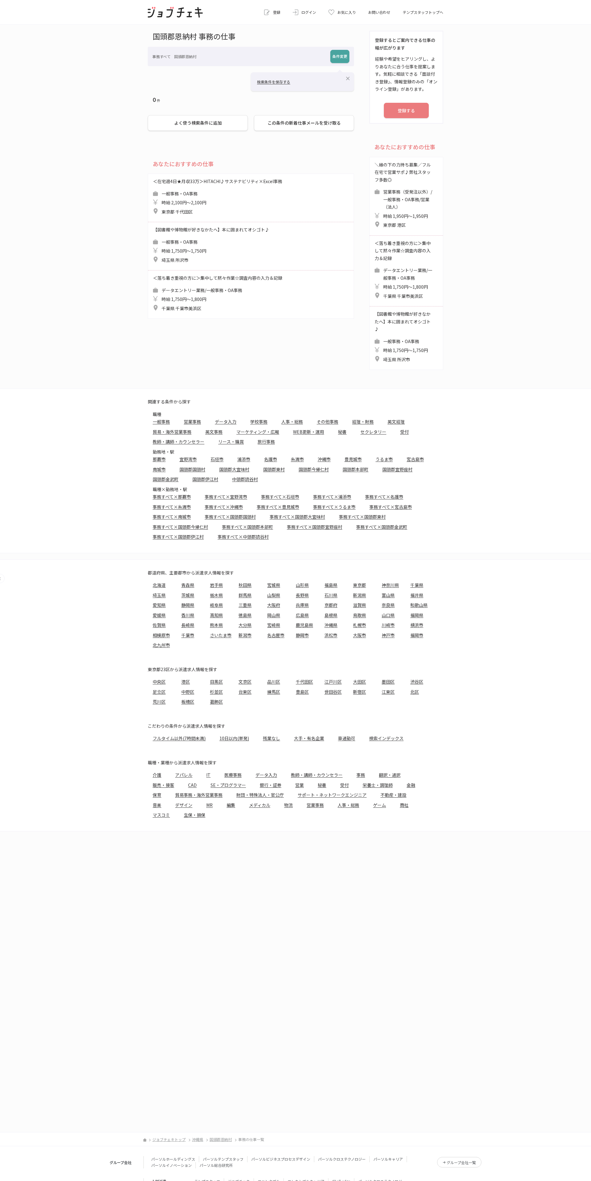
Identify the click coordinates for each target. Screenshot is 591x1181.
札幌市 (359, 625)
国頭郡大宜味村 (234, 469)
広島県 (302, 615)
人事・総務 (292, 421)
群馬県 (245, 595)
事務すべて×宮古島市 (390, 507)
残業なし (271, 738)
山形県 (302, 585)
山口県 (388, 615)
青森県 (187, 585)
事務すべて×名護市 (384, 497)
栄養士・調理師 (378, 785)
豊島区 (302, 692)
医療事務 (233, 775)
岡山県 (273, 615)
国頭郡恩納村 (221, 1139)
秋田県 (245, 585)
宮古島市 (415, 459)
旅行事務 (266, 441)
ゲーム (379, 805)
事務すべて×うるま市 (334, 507)
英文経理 (396, 421)
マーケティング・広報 (257, 432)
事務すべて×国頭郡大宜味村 (297, 517)
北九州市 (161, 645)
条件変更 (339, 56)
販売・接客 (163, 785)
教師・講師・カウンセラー (178, 441)
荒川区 (159, 702)
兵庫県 (302, 605)
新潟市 (245, 635)
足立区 (159, 692)
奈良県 (388, 605)
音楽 (157, 805)
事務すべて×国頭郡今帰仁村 (180, 527)
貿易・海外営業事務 (172, 432)
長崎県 (187, 625)
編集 (231, 805)
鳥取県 (359, 615)
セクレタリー (373, 432)
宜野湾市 (188, 459)
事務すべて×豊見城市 (278, 507)
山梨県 (273, 595)
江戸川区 (333, 682)
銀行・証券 (270, 785)
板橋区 (187, 702)
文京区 (245, 682)
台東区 (245, 692)
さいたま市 (220, 635)
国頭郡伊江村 (205, 479)
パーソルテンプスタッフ (223, 1159)
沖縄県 (330, 625)
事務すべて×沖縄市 (224, 507)
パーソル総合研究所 (216, 1165)
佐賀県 (159, 625)
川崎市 (388, 625)
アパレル (183, 775)
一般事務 (161, 421)
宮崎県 (273, 625)
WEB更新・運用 (308, 432)
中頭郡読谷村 (245, 479)
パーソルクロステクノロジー (342, 1159)
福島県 (330, 585)
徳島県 (245, 615)
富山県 (388, 595)
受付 (404, 432)
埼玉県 (159, 595)
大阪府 (273, 605)
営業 (299, 785)
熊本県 (216, 625)
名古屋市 (275, 635)
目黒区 (216, 682)
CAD (192, 785)
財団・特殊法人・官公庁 (260, 795)
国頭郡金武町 (166, 479)
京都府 (330, 605)
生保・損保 (194, 815)
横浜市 (416, 625)
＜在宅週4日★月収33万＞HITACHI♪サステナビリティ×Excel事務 (217, 196)
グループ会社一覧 (461, 1162)
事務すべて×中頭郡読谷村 (243, 537)
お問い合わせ (379, 12)
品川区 (273, 682)
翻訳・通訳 (389, 775)
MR (209, 805)
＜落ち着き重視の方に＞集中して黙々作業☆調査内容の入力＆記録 (217, 293)
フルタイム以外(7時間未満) (179, 738)
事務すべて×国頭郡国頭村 (230, 517)
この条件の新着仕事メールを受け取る (304, 123)
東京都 (359, 585)
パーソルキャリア (388, 1159)
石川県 (330, 595)
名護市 (270, 459)
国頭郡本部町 (355, 469)
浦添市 (243, 459)
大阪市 (359, 635)
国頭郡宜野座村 (397, 469)
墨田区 (388, 682)
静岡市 (302, 635)
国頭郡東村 (274, 469)
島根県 (330, 615)
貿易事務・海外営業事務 (199, 795)
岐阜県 (216, 605)
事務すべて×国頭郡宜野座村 (314, 527)
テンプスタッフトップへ (423, 12)
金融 (411, 785)
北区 (414, 692)
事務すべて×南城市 (172, 517)
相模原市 (161, 635)
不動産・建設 (393, 795)
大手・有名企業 (309, 738)
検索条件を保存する (273, 81)
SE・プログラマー (228, 785)
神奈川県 (390, 585)
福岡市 (416, 635)
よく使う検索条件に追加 (198, 123)
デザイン (183, 805)
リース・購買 (231, 441)
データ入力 (225, 421)
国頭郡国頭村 (192, 469)
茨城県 (187, 595)
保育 (157, 795)
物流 (288, 805)
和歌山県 (419, 605)
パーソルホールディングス (173, 1159)
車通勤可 (346, 738)
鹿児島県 (304, 625)
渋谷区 (416, 682)
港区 (185, 682)
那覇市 (159, 459)
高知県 (216, 615)
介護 (157, 775)
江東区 (388, 692)
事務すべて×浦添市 (332, 497)
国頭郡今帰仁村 (314, 469)
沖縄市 (324, 459)
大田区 (359, 682)
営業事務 (192, 421)
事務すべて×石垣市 (280, 497)
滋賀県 (359, 605)
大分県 (245, 625)
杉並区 (216, 692)
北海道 (159, 585)
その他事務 (327, 421)
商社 (404, 805)
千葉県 (416, 585)
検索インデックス (386, 738)
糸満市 (297, 459)
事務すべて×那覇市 (172, 497)
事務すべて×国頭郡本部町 (247, 527)
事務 (360, 775)
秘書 (342, 432)
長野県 (302, 595)
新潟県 (359, 595)
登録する (406, 110)
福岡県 (416, 615)
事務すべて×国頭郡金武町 (381, 527)
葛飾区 (216, 702)
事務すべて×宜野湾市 (226, 497)
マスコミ (161, 815)
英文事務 (214, 432)
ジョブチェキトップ (169, 1139)
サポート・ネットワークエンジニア (332, 795)
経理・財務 (363, 421)
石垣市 (217, 459)
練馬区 (273, 692)
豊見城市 (353, 459)
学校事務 (258, 421)
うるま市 (384, 459)
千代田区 (304, 682)
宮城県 (273, 585)
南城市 (159, 469)
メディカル (259, 805)
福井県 (416, 595)
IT (208, 775)
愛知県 (159, 605)
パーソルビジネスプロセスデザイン (280, 1159)
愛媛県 (159, 615)
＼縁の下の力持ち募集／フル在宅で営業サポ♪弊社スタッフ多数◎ (403, 195)
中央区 (159, 682)
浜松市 (330, 635)
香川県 (187, 615)
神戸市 (388, 635)
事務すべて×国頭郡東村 (362, 517)
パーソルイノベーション (171, 1165)
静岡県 (187, 605)
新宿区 (359, 692)
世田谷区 (333, 692)
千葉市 (187, 635)
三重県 (245, 605)
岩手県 (216, 585)
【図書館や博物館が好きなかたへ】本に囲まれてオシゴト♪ (211, 244)
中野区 (187, 692)
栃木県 (216, 595)
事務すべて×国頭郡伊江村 (178, 537)
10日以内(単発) (234, 738)
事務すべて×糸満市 (172, 507)
